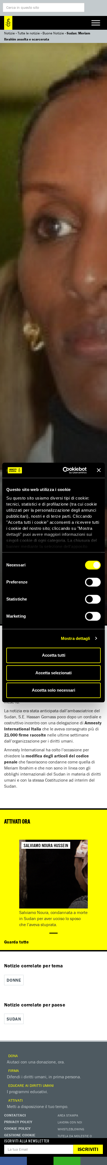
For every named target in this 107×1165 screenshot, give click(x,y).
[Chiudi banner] (99, 470)
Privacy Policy (18, 1121)
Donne (14, 980)
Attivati (15, 1100)
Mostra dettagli (75, 638)
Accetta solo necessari (53, 690)
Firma (13, 1070)
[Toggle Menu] (95, 22)
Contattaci (15, 1115)
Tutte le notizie (29, 33)
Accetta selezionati (53, 672)
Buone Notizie (53, 33)
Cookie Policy (17, 1128)
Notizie (9, 33)
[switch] (93, 582)
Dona (12, 1055)
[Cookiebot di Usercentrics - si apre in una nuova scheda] (65, 470)
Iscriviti (88, 1149)
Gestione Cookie (19, 1135)
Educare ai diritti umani (30, 1085)
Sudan (14, 1019)
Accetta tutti (53, 655)
